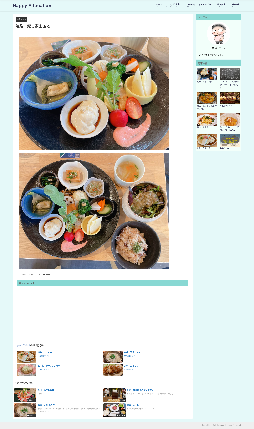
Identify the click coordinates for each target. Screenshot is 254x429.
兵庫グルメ (21, 19)
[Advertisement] (103, 308)
